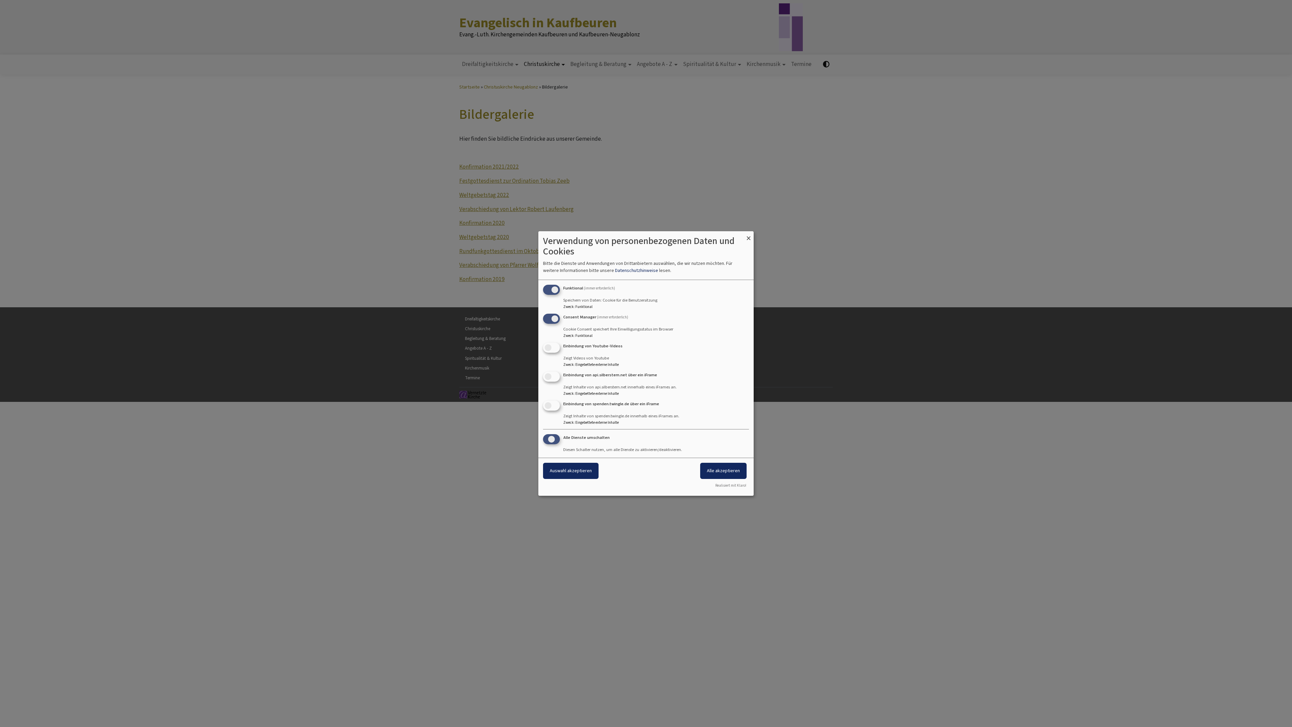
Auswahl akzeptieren (571, 471)
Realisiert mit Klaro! (730, 485)
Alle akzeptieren (723, 471)
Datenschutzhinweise (636, 270)
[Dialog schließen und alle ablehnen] (749, 235)
